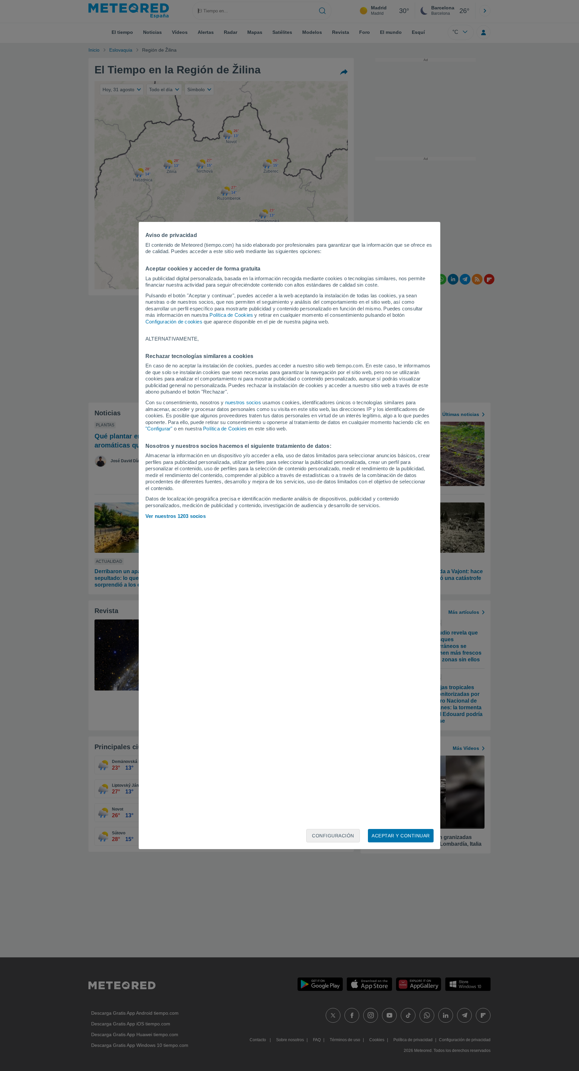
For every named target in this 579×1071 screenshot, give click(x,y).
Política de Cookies (231, 315)
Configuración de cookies (173, 321)
